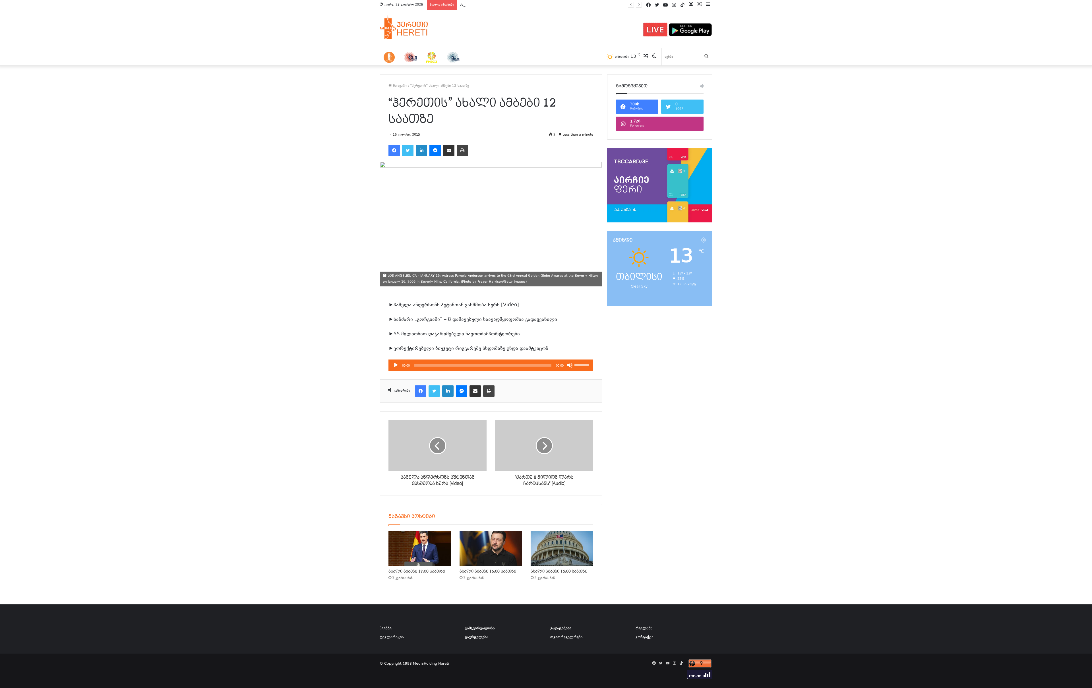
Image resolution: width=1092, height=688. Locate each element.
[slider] (582, 365)
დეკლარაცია (392, 637)
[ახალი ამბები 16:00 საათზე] (491, 548)
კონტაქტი (644, 637)
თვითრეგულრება (566, 637)
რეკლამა (644, 628)
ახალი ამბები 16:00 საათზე (488, 571)
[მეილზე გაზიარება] (448, 150)
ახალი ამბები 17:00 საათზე (416, 571)
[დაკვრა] (396, 365)
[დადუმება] (570, 365)
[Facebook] (394, 150)
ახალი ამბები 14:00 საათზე (483, 4)
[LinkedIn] (421, 150)
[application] (490, 365)
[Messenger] (435, 150)
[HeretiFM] (411, 27)
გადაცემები (560, 628)
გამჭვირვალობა (480, 628)
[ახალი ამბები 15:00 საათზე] (562, 548)
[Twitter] (407, 150)
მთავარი (399, 85)
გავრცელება (476, 637)
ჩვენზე (386, 628)
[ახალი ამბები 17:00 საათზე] (419, 548)
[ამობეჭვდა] (462, 150)
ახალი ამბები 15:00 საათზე (559, 571)
